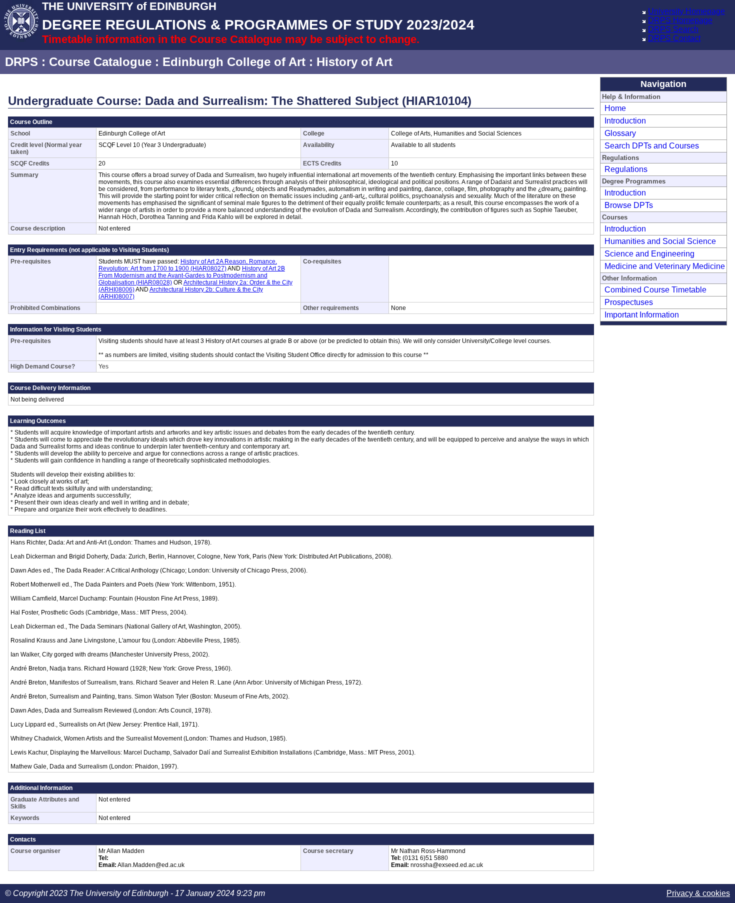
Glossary (620, 133)
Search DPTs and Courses (651, 146)
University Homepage (686, 11)
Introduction (625, 120)
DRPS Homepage (680, 20)
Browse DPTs (628, 205)
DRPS (21, 61)
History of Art (354, 61)
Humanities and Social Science (660, 241)
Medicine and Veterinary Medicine (664, 266)
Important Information (641, 314)
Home (615, 108)
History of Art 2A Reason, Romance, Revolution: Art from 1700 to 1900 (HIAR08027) (187, 265)
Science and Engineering (649, 254)
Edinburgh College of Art (234, 61)
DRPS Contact (674, 38)
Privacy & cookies (698, 893)
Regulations (626, 169)
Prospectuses (628, 302)
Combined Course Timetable (655, 290)
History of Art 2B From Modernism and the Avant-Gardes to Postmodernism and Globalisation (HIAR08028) (191, 275)
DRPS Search (673, 29)
